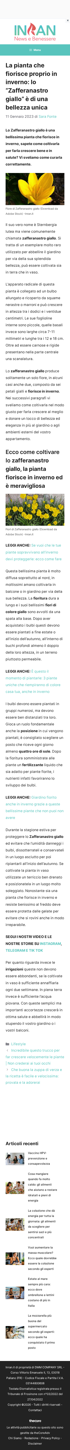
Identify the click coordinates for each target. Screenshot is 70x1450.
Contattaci (35, 1410)
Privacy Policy (50, 1438)
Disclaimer (35, 1443)
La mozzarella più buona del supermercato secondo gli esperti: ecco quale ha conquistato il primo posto (41, 1332)
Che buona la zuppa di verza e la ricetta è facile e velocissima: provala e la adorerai (34, 1076)
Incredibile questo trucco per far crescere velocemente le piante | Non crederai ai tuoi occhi (35, 1056)
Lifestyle (18, 1044)
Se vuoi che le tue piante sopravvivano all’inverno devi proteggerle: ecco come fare (34, 552)
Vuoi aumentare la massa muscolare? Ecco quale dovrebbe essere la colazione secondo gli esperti (42, 1258)
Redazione (31, 1438)
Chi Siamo (15, 1438)
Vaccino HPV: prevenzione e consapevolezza (39, 1158)
